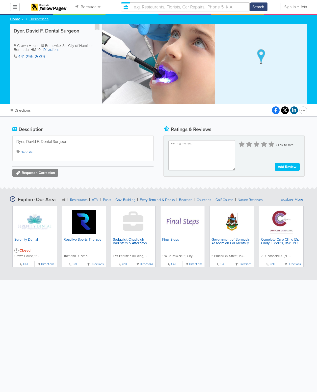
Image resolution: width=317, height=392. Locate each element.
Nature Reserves (250, 199)
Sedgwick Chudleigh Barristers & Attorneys (130, 241)
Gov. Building (125, 199)
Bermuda (88, 7)
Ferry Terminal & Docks (157, 199)
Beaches (185, 199)
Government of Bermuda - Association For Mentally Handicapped (231, 243)
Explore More (292, 199)
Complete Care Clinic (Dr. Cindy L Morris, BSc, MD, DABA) (280, 243)
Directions (51, 49)
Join (303, 7)
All (64, 199)
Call (25, 264)
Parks (107, 199)
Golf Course (224, 199)
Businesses (39, 19)
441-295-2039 (31, 56)
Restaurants (78, 199)
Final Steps (170, 239)
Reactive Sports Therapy (82, 239)
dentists (26, 152)
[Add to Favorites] (97, 27)
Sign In (290, 7)
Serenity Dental (26, 239)
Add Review (287, 166)
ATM (95, 199)
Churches (204, 199)
